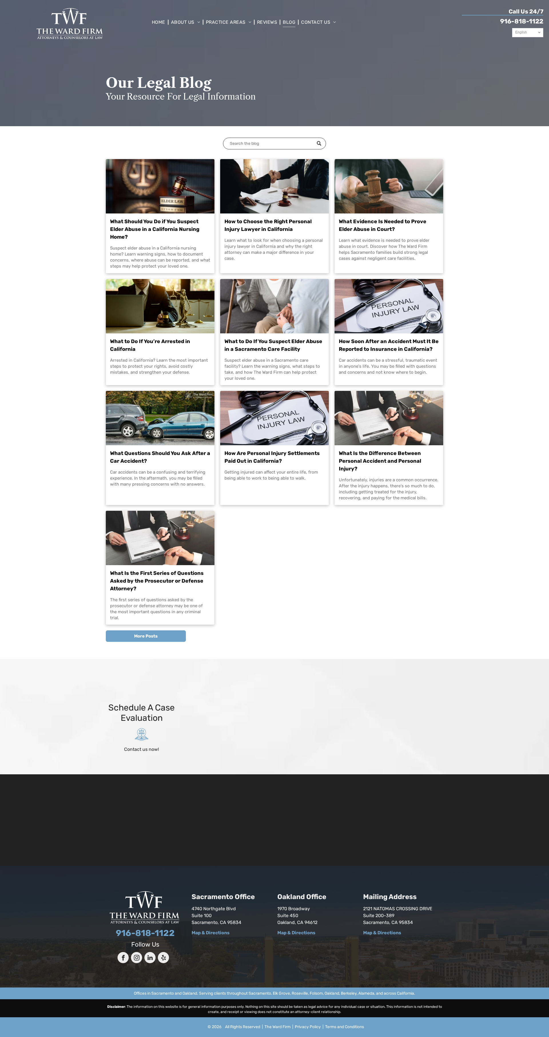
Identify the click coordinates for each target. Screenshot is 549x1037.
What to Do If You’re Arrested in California (150, 345)
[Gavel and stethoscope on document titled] (274, 418)
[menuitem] (159, 22)
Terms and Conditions (344, 1026)
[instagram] (136, 958)
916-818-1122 (521, 21)
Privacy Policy (308, 1026)
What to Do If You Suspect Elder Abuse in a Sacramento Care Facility (273, 345)
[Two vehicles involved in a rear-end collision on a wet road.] (160, 418)
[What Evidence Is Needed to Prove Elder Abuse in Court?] (389, 186)
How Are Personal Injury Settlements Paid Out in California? (272, 457)
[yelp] (163, 958)
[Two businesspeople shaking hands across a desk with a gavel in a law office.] (274, 186)
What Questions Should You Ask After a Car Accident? (160, 457)
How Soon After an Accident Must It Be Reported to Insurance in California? (389, 345)
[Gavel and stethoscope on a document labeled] (389, 306)
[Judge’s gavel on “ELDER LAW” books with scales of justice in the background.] (160, 186)
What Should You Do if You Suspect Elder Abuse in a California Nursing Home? (154, 229)
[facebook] (123, 958)
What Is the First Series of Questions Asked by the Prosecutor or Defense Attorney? (157, 581)
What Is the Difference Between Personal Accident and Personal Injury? (380, 461)
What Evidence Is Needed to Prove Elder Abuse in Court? (382, 225)
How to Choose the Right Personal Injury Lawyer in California (268, 225)
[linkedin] (150, 958)
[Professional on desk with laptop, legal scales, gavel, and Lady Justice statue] (160, 306)
